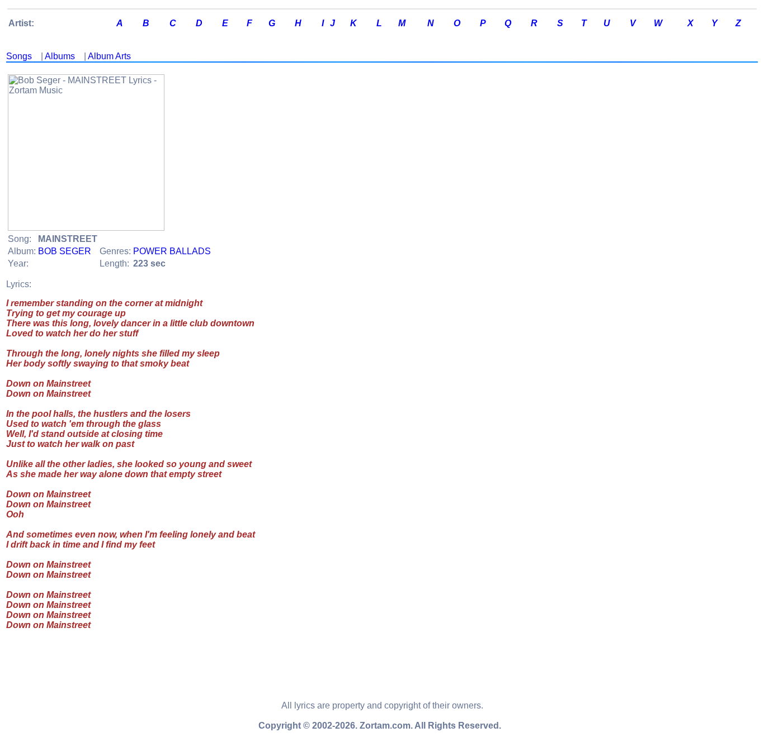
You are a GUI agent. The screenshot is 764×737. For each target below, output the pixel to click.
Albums (60, 56)
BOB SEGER (64, 251)
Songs (19, 56)
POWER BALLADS (172, 251)
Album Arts (109, 56)
